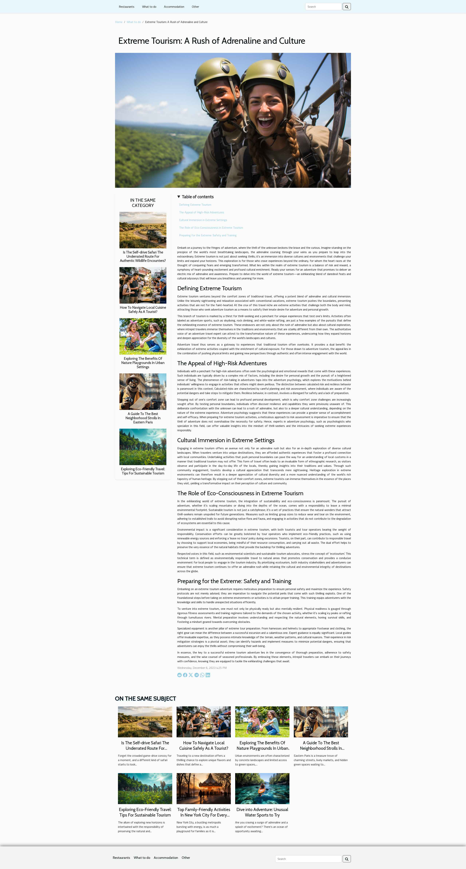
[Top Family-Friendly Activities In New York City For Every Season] (204, 788)
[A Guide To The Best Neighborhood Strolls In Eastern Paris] (142, 391)
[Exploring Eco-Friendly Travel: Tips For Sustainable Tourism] (142, 446)
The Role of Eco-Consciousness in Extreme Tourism (211, 227)
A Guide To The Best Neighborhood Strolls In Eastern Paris (143, 418)
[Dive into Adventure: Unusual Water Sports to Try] (262, 788)
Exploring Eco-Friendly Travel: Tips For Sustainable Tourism (143, 471)
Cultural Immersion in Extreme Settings (203, 220)
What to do (149, 6)
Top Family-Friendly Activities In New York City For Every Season (203, 815)
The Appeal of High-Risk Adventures (201, 212)
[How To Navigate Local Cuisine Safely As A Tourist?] (142, 285)
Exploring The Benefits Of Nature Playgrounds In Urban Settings (143, 362)
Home (119, 22)
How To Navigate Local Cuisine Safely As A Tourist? (143, 309)
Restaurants (126, 6)
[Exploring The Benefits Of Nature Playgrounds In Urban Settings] (142, 336)
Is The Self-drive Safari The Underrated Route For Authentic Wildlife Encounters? (143, 256)
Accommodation (174, 6)
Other (195, 6)
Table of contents (198, 196)
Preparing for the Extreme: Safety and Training (208, 235)
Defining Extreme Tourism (195, 204)
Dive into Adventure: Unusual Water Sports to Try (262, 812)
